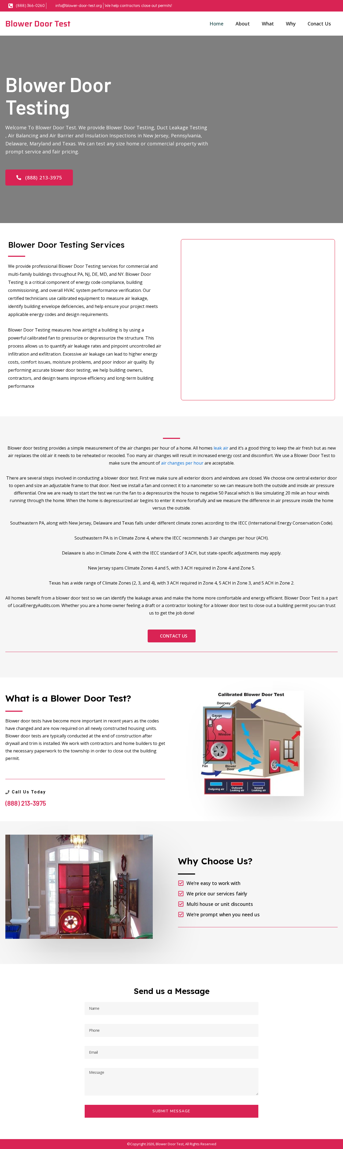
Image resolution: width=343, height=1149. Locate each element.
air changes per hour (182, 463)
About (243, 23)
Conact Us (319, 23)
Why (291, 23)
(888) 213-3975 (25, 803)
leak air (221, 448)
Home (216, 23)
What (268, 23)
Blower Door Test (37, 23)
